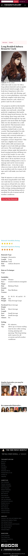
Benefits (3, 463)
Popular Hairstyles (5, 484)
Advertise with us (5, 470)
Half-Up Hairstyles (6, 499)
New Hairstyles (5, 482)
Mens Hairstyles (5, 508)
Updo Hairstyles (5, 497)
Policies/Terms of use (6, 472)
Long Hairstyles (5, 491)
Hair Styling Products (6, 522)
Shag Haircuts (4, 505)
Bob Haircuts (4, 493)
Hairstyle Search (5, 510)
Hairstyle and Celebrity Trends (9, 520)
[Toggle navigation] (25, 5)
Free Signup (4, 541)
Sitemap (3, 465)
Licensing (3, 469)
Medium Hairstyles (6, 489)
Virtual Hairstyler (5, 535)
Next (25, 66)
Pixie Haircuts (4, 495)
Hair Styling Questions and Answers (10, 524)
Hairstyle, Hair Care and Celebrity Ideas (11, 518)
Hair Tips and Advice (6, 526)
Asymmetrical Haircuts (7, 501)
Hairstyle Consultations (7, 539)
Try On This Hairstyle (9, 199)
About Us (3, 461)
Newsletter (4, 467)
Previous (3, 66)
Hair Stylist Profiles (6, 527)
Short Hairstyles (5, 488)
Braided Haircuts (5, 503)
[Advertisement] (14, 25)
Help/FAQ (3, 476)
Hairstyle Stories (5, 512)
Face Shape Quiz (5, 537)
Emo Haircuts (4, 507)
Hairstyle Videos (5, 529)
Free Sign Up (22, 1)
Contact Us (4, 474)
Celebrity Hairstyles (6, 486)
